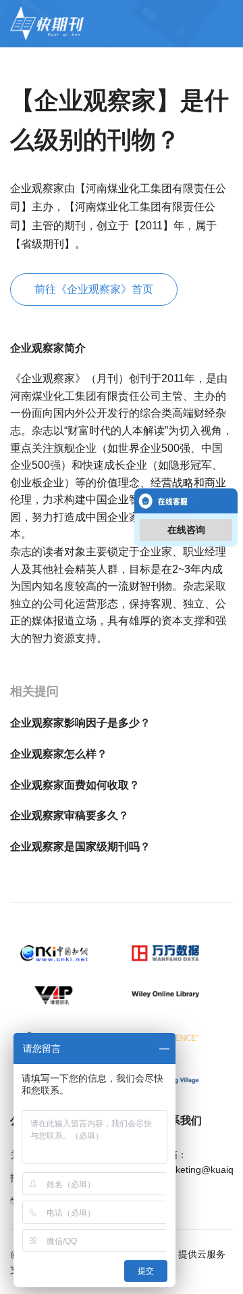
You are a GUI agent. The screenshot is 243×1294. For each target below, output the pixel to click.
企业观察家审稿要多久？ (69, 815)
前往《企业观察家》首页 (93, 289)
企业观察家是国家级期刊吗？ (80, 846)
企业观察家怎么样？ (58, 754)
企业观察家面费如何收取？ (75, 785)
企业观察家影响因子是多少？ (80, 723)
